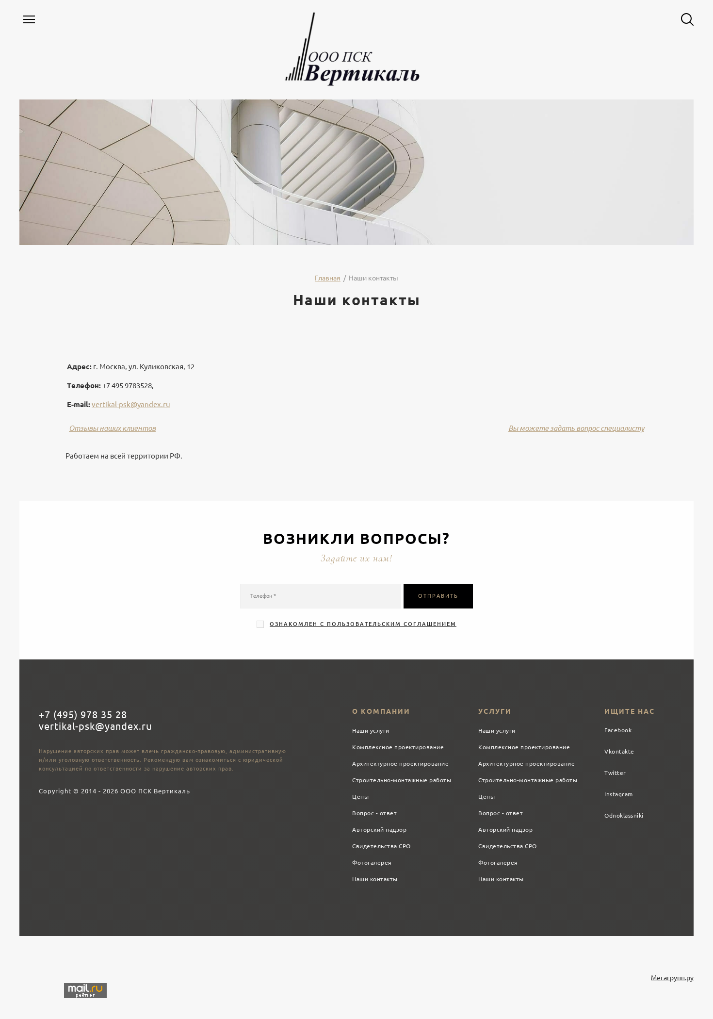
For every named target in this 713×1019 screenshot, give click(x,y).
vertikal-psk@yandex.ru (131, 404)
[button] (29, 19)
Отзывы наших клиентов (112, 428)
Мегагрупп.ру (672, 978)
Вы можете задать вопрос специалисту (576, 428)
